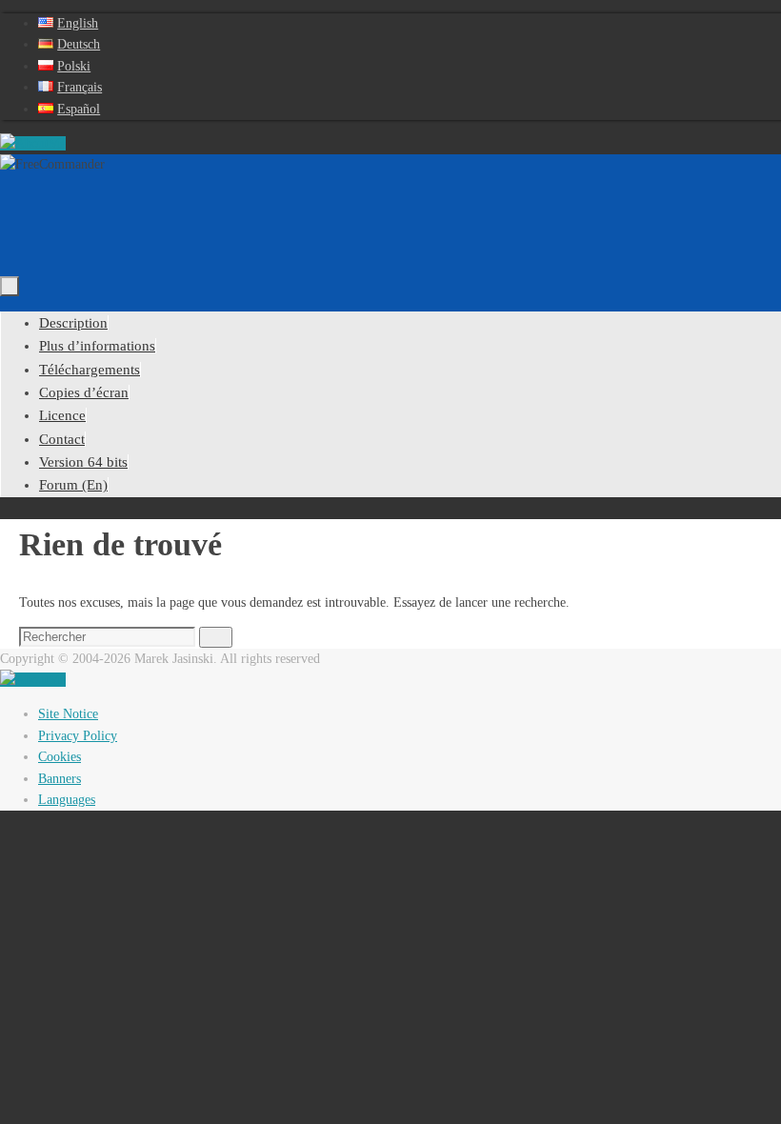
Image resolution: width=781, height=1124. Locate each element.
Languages (66, 800)
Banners (59, 779)
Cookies (59, 757)
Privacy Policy (77, 736)
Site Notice (68, 714)
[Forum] (33, 143)
